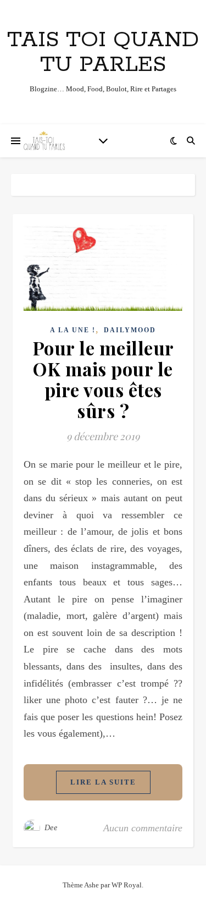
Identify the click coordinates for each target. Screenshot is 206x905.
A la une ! (73, 330)
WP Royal (127, 885)
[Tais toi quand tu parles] (44, 140)
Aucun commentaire (142, 827)
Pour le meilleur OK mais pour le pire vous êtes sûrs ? (103, 379)
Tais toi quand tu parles (103, 52)
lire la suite (103, 782)
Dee (51, 828)
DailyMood (130, 330)
